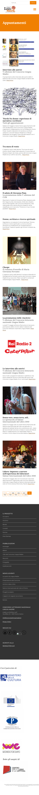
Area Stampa (7, 536)
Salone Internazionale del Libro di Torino (15, 588)
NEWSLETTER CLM (9, 646)
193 (10, 495)
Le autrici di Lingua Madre (11, 576)
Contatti (5, 528)
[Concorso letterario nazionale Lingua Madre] (10, 12)
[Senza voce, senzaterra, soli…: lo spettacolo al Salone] (19, 400)
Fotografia (6, 562)
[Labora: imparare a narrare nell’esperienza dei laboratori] (19, 454)
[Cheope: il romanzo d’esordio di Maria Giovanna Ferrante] (19, 250)
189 (18, 493)
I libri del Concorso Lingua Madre (13, 554)
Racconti (5, 558)
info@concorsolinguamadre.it (12, 618)
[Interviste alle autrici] (19, 53)
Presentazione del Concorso (11, 580)
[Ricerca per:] (20, 2)
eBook (5, 550)
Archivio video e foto (9, 584)
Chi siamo (6, 516)
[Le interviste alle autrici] (19, 351)
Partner (5, 532)
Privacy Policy (7, 622)
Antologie (6, 546)
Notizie (5, 600)
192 (5, 495)
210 (26, 495)
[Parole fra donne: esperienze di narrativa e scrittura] (19, 102)
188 (13, 493)
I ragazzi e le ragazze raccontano (13, 596)
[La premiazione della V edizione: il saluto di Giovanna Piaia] (19, 176)
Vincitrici (5, 520)
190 (24, 493)
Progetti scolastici (8, 592)
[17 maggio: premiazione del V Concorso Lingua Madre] (19, 301)
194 (16, 495)
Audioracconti (7, 566)
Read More (9, 80)
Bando (5, 524)
